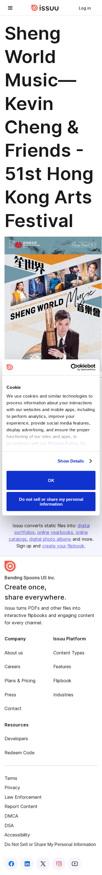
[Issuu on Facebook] (11, 863)
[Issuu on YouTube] (75, 863)
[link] (84, 8)
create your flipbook (63, 546)
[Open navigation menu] (10, 8)
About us (14, 653)
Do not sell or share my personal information (51, 501)
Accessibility (17, 835)
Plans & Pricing (20, 680)
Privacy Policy (63, 443)
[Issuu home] (45, 8)
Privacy (12, 787)
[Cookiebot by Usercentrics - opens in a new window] (71, 367)
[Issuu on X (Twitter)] (43, 863)
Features (62, 666)
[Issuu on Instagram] (59, 863)
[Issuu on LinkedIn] (27, 863)
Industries (63, 694)
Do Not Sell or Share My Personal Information (50, 844)
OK (51, 480)
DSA (9, 825)
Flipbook (62, 680)
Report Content (21, 806)
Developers (16, 738)
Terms (11, 778)
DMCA (11, 816)
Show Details (71, 461)
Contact (13, 708)
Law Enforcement (23, 797)
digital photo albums (50, 539)
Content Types (68, 653)
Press (10, 694)
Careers (12, 666)
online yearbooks (55, 532)
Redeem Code (20, 752)
